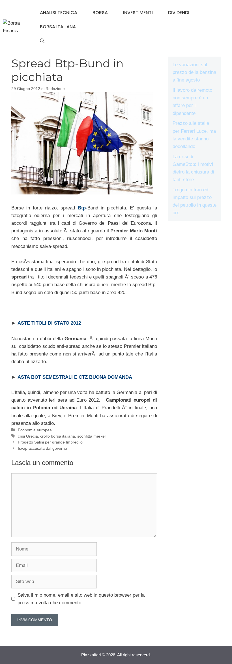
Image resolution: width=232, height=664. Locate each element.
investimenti (138, 12)
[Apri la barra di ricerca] (42, 41)
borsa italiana (58, 26)
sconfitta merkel (91, 436)
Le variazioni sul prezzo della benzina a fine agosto (194, 72)
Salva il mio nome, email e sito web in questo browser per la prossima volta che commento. (81, 598)
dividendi (178, 12)
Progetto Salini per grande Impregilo (50, 442)
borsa (100, 12)
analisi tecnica (58, 12)
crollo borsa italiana (57, 436)
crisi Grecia (28, 436)
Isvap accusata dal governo (42, 448)
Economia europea (35, 430)
